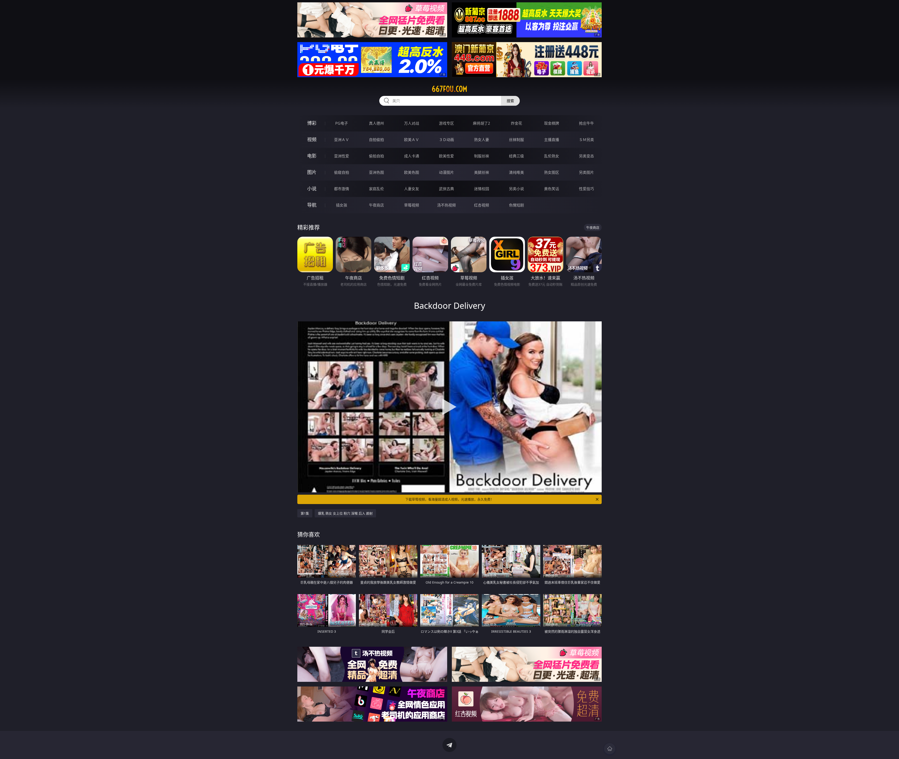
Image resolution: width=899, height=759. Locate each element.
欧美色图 (411, 172)
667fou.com (449, 89)
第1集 (305, 513)
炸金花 (516, 123)
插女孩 (341, 205)
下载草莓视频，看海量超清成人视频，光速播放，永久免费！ (449, 499)
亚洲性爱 (341, 156)
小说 (312, 188)
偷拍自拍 (376, 156)
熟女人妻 (481, 139)
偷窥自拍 (341, 172)
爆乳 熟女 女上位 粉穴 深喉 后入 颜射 (345, 513)
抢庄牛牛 (586, 123)
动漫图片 (446, 172)
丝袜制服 (516, 139)
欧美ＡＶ (411, 139)
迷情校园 (481, 188)
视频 (312, 139)
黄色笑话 (551, 188)
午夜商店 (376, 205)
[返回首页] (609, 748)
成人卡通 (411, 156)
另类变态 (586, 156)
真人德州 (376, 123)
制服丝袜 (481, 156)
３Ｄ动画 (446, 139)
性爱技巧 (586, 188)
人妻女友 (411, 188)
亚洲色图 (376, 172)
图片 (312, 172)
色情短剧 (516, 205)
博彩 (312, 123)
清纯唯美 (516, 172)
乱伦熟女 (551, 156)
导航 (312, 205)
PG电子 (341, 123)
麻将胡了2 (481, 123)
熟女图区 (551, 172)
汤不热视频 (446, 205)
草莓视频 (411, 205)
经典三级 (516, 156)
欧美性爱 (446, 156)
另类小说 (516, 188)
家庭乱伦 (376, 188)
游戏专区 (446, 123)
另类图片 (586, 172)
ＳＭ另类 (586, 139)
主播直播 (551, 139)
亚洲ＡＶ (341, 139)
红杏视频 (481, 205)
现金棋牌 (551, 123)
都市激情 (341, 188)
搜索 (510, 100)
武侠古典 (446, 188)
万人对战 (411, 123)
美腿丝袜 (481, 172)
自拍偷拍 (376, 139)
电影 (312, 156)
